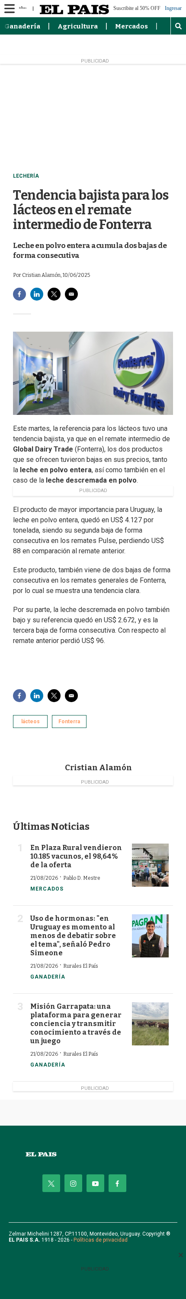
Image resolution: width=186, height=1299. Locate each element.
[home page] (93, 1154)
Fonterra (69, 722)
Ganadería (22, 26)
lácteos (30, 722)
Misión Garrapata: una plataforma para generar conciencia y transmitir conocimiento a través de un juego (76, 1023)
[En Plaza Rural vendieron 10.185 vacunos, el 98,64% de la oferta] (150, 865)
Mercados (131, 26)
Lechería (26, 176)
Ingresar (173, 8)
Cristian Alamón (98, 767)
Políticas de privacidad (101, 1240)
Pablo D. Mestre (81, 878)
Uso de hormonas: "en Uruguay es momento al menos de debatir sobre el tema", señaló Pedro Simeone (73, 935)
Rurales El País (80, 966)
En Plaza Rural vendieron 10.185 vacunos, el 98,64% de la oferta (76, 856)
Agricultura (78, 26)
